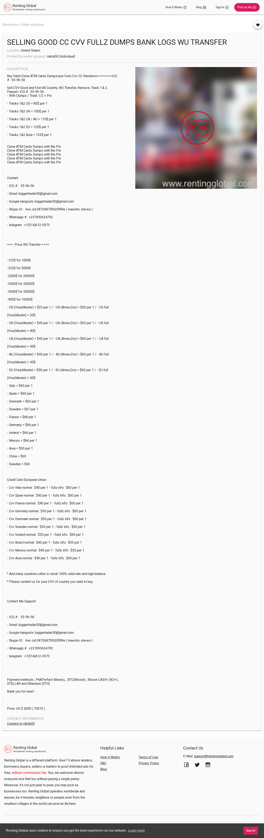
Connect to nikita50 (21, 724)
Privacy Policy (149, 763)
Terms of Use (148, 757)
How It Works (110, 757)
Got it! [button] (250, 830)
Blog (103, 769)
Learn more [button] (136, 830)
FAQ (103, 763)
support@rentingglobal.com (213, 756)
